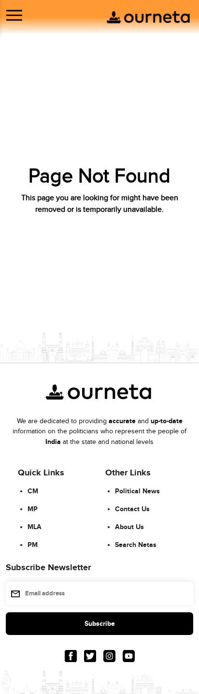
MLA (35, 527)
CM (33, 491)
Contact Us (132, 509)
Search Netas (135, 545)
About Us (129, 527)
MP (33, 509)
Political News (137, 491)
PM (33, 545)
